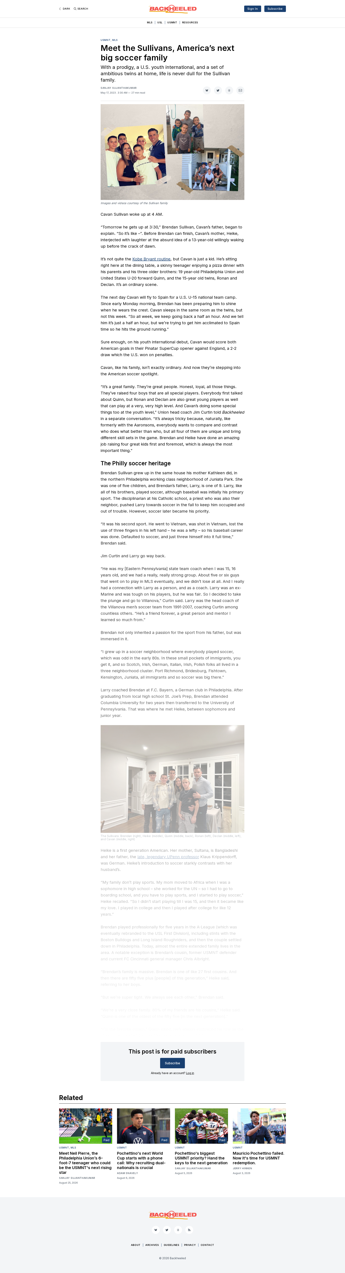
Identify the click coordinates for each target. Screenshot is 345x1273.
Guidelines (171, 1244)
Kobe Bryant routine (151, 259)
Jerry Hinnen (242, 1168)
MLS (150, 22)
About (136, 1244)
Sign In (252, 8)
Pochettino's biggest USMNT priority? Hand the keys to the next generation (201, 1158)
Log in (190, 1073)
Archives (152, 1244)
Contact (207, 1244)
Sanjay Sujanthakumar (119, 87)
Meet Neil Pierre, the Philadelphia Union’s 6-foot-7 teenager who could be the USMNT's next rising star (85, 1163)
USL (160, 22)
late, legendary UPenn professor (168, 856)
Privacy (190, 1244)
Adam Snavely (127, 1173)
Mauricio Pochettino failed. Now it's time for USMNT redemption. (258, 1158)
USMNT (172, 22)
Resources (190, 22)
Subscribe (275, 8)
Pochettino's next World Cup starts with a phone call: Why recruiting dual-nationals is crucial (141, 1160)
